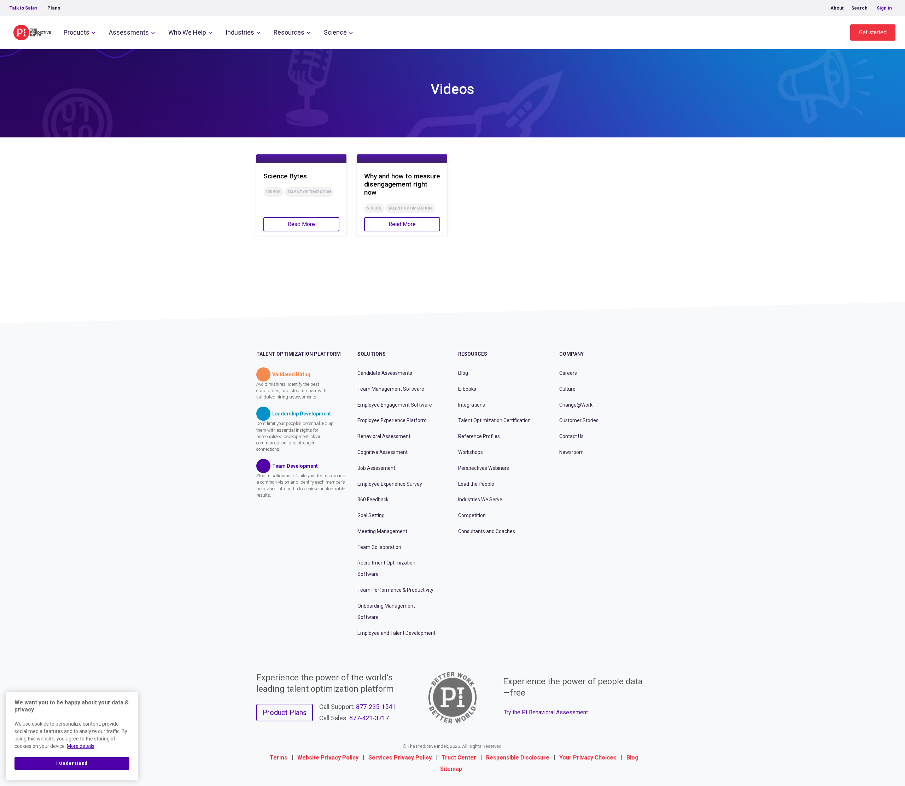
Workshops (470, 452)
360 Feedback (373, 499)
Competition (472, 515)
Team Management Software (390, 389)
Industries (240, 32)
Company (571, 354)
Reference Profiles (479, 436)
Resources (289, 32)
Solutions (371, 354)
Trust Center (459, 757)
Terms (278, 757)
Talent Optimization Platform (298, 354)
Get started (873, 32)
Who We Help (187, 32)
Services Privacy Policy (400, 757)
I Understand (72, 763)
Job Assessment (376, 468)
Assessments (129, 32)
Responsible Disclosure (517, 757)
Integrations (471, 405)
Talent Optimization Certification (494, 420)
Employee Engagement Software (394, 405)
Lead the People (476, 484)
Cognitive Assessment (382, 452)
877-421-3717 (369, 718)
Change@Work (575, 405)
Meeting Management (382, 531)
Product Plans (284, 712)
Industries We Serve (480, 499)
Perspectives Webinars (483, 468)
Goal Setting (371, 515)
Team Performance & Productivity (395, 590)
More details (80, 746)
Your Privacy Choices (588, 757)
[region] (72, 736)
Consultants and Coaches (486, 531)
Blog (463, 373)
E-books (467, 389)
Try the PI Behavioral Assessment (546, 712)
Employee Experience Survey (389, 484)
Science (335, 32)
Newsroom (571, 452)
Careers (568, 373)
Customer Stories (579, 420)
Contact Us (571, 436)
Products (76, 32)
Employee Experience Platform (392, 420)
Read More (301, 224)
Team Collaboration (379, 547)
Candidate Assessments (384, 373)
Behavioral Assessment (383, 436)
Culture (567, 389)
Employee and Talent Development (396, 633)
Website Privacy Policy (327, 757)
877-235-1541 (376, 706)
